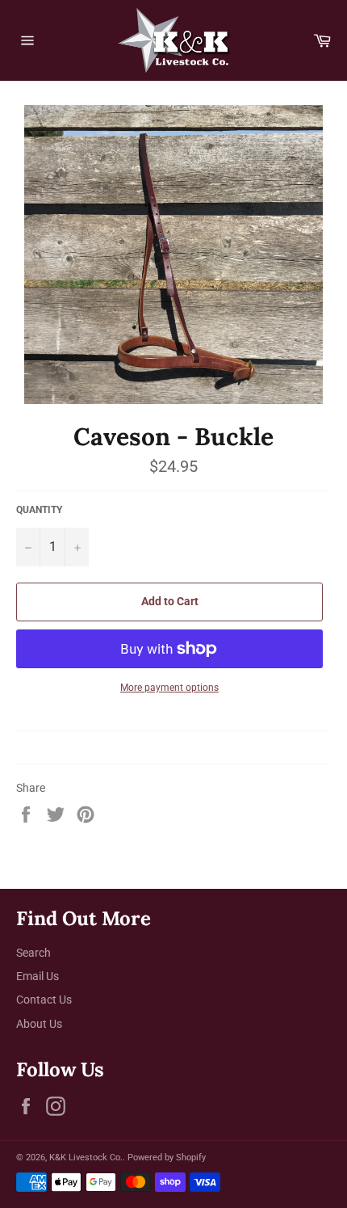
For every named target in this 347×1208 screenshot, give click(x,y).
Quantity (39, 510)
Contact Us (44, 999)
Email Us (37, 976)
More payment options (169, 687)
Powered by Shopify (167, 1157)
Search (33, 952)
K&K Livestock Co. (86, 1157)
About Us (39, 1023)
